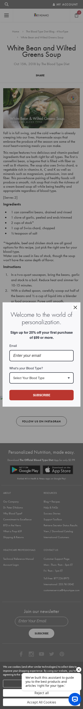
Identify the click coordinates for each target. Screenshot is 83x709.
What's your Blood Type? (26, 368)
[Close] (75, 307)
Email (13, 345)
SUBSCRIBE (41, 395)
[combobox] (41, 378)
